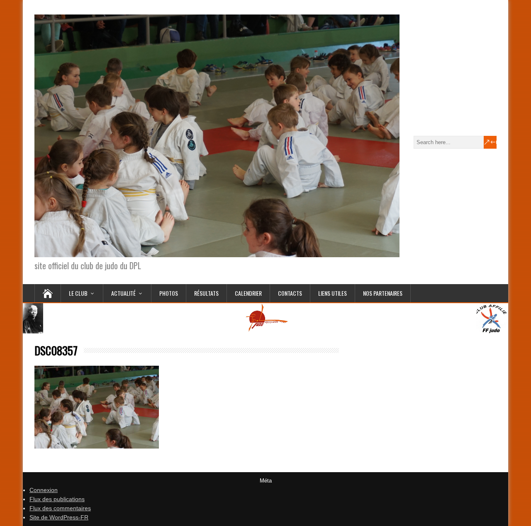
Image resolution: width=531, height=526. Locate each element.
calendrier (248, 293)
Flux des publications (57, 499)
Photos (168, 293)
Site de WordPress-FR (58, 517)
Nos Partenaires (382, 293)
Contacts (290, 293)
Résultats (206, 293)
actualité (123, 293)
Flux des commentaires (60, 508)
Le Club (78, 293)
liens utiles (332, 293)
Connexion (43, 490)
